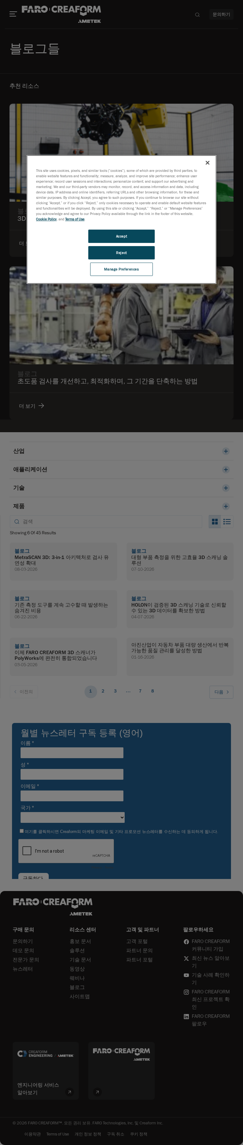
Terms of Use (74, 219)
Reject (121, 252)
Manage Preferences (121, 269)
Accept (121, 236)
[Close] (208, 163)
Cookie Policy (46, 219)
